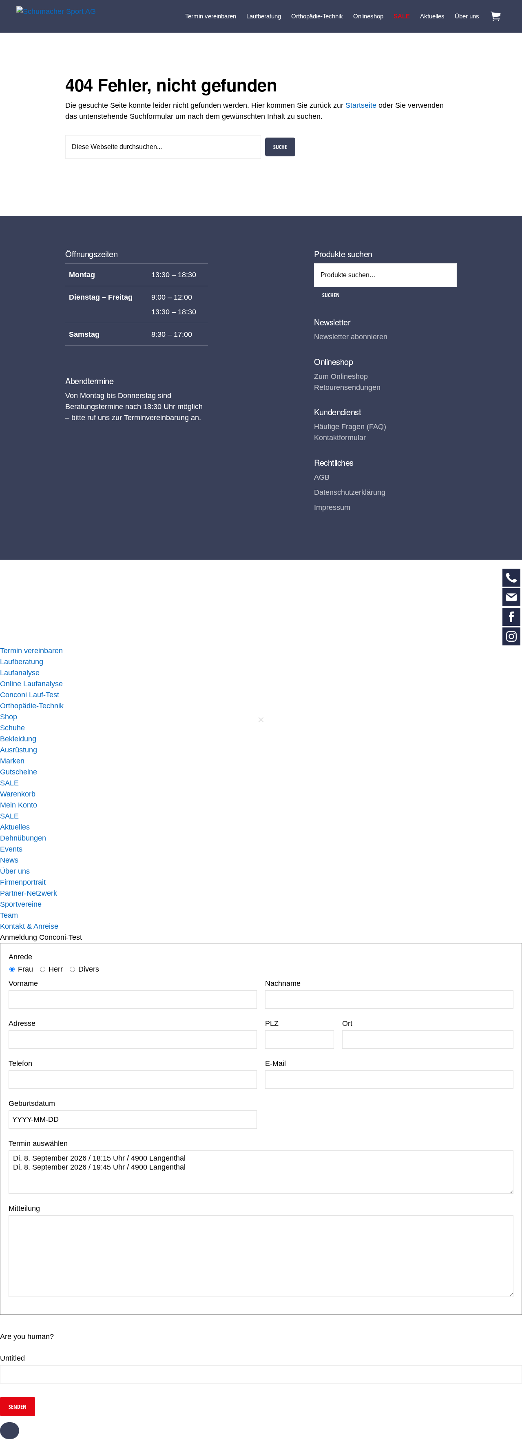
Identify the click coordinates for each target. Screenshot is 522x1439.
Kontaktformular (340, 438)
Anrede (20, 957)
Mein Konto (18, 805)
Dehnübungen (23, 838)
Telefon (20, 1063)
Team (9, 915)
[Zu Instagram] (511, 636)
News (9, 860)
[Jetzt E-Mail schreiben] (511, 597)
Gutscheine (18, 772)
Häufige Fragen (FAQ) (350, 427)
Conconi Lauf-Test (29, 695)
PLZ (272, 1023)
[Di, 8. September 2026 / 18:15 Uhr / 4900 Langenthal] (261, 1158)
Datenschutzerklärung (349, 492)
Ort (347, 1023)
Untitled (12, 1358)
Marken (12, 761)
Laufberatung (21, 662)
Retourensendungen (347, 387)
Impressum (332, 507)
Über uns (15, 871)
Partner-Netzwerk (28, 893)
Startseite (360, 105)
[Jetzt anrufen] (511, 578)
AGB (322, 477)
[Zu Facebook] (511, 617)
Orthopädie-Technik (32, 706)
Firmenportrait (23, 882)
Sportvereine (21, 904)
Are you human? (27, 1336)
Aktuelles (15, 827)
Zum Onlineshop (341, 376)
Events (11, 849)
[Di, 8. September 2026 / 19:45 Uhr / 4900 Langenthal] (261, 1167)
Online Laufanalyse (31, 684)
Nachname (283, 983)
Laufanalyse (20, 673)
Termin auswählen (38, 1143)
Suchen (331, 295)
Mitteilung (24, 1208)
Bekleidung (18, 739)
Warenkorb (17, 794)
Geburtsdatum (32, 1103)
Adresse (22, 1023)
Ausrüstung (18, 750)
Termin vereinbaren (31, 651)
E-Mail (275, 1063)
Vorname (23, 983)
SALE (9, 783)
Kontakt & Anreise (29, 926)
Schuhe (12, 728)
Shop (8, 717)
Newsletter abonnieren (350, 337)
